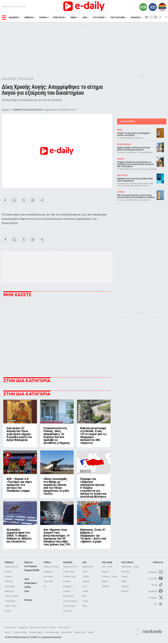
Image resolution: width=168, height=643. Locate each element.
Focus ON (48, 581)
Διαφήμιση (23, 627)
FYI (45, 586)
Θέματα (28, 562)
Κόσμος (8, 576)
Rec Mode (48, 576)
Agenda (105, 586)
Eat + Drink (107, 567)
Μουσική (125, 571)
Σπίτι (85, 586)
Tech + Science (11, 596)
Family (85, 591)
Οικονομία (9, 586)
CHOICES (135, 17)
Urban (105, 581)
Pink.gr (8, 632)
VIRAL (73, 17)
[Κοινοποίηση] (42, 200)
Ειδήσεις (9, 562)
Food (85, 571)
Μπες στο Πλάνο (51, 567)
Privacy (52, 627)
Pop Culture (127, 562)
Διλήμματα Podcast (68, 588)
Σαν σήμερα (30, 566)
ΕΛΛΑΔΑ (26, 79)
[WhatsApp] (14, 200)
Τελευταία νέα (11, 567)
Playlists (125, 591)
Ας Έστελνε (68, 596)
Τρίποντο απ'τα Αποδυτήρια (70, 569)
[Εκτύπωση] (32, 200)
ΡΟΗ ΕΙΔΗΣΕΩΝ (127, 121)
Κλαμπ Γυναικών (70, 601)
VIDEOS (43, 17)
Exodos (105, 571)
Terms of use (64, 627)
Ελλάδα (8, 571)
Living (85, 601)
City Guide (107, 562)
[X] (23, 200)
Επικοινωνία (10, 627)
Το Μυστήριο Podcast (69, 578)
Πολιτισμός (10, 601)
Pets (84, 596)
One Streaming (52, 632)
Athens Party (80, 632)
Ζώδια (27, 587)
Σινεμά (124, 576)
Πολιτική (9, 581)
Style (85, 606)
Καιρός (8, 611)
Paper (124, 581)
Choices (28, 600)
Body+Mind (88, 567)
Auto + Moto (11, 606)
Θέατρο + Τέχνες (110, 576)
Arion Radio (66, 632)
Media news (30, 583)
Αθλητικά (9, 591)
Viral (26, 579)
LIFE (84, 17)
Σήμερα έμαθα (31, 570)
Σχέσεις (86, 581)
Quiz (26, 591)
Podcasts (67, 562)
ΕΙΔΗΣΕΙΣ (13, 17)
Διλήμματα (48, 571)
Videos (47, 562)
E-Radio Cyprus (36, 632)
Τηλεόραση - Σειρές (130, 567)
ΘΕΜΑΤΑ (28, 17)
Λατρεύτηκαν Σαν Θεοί (69, 608)
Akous (91, 632)
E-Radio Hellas (20, 632)
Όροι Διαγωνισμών (38, 627)
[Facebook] (5, 200)
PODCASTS (58, 17)
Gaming (124, 586)
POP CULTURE (117, 17)
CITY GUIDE (98, 17)
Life (84, 562)
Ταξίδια (86, 576)
